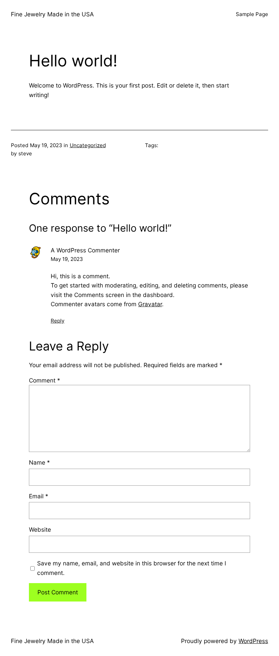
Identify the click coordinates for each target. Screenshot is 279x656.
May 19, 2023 (67, 259)
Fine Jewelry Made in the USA (52, 14)
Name (39, 462)
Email (38, 496)
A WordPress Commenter (85, 250)
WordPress (253, 640)
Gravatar (150, 304)
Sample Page (252, 14)
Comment (44, 380)
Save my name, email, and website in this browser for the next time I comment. (131, 568)
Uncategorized (88, 145)
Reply (57, 320)
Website (40, 529)
